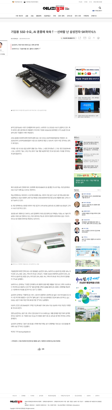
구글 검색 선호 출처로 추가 (69, 38)
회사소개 (14, 395)
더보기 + (99, 190)
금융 (26, 16)
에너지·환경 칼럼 (87, 194)
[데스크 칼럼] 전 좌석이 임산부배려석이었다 (91, 231)
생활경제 (38, 16)
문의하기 (97, 395)
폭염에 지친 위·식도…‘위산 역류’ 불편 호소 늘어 (87, 181)
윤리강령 (41, 395)
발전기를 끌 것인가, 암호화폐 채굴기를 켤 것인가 (91, 196)
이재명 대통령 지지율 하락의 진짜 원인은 (91, 214)
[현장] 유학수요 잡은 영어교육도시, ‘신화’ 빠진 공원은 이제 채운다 (88, 107)
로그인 (90, 2)
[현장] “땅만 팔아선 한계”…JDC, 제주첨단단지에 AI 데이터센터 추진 (88, 89)
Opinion (76, 190)
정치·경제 (61, 16)
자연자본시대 (18, 2)
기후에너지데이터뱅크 (32, 2)
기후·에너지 (19, 16)
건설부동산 (47, 16)
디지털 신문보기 (98, 10)
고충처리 (89, 395)
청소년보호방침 (78, 395)
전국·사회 (78, 16)
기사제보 (85, 2)
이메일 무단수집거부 (65, 395)
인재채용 (23, 395)
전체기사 (94, 16)
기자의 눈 (85, 237)
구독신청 (80, 2)
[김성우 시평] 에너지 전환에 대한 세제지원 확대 (91, 205)
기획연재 (86, 16)
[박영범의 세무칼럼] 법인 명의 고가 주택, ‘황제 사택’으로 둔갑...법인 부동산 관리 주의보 (91, 223)
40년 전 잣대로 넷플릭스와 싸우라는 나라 (91, 239)
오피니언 (69, 16)
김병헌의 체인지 (86, 211)
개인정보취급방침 (52, 395)
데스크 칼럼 (85, 228)
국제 (54, 16)
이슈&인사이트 (86, 220)
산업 (32, 16)
